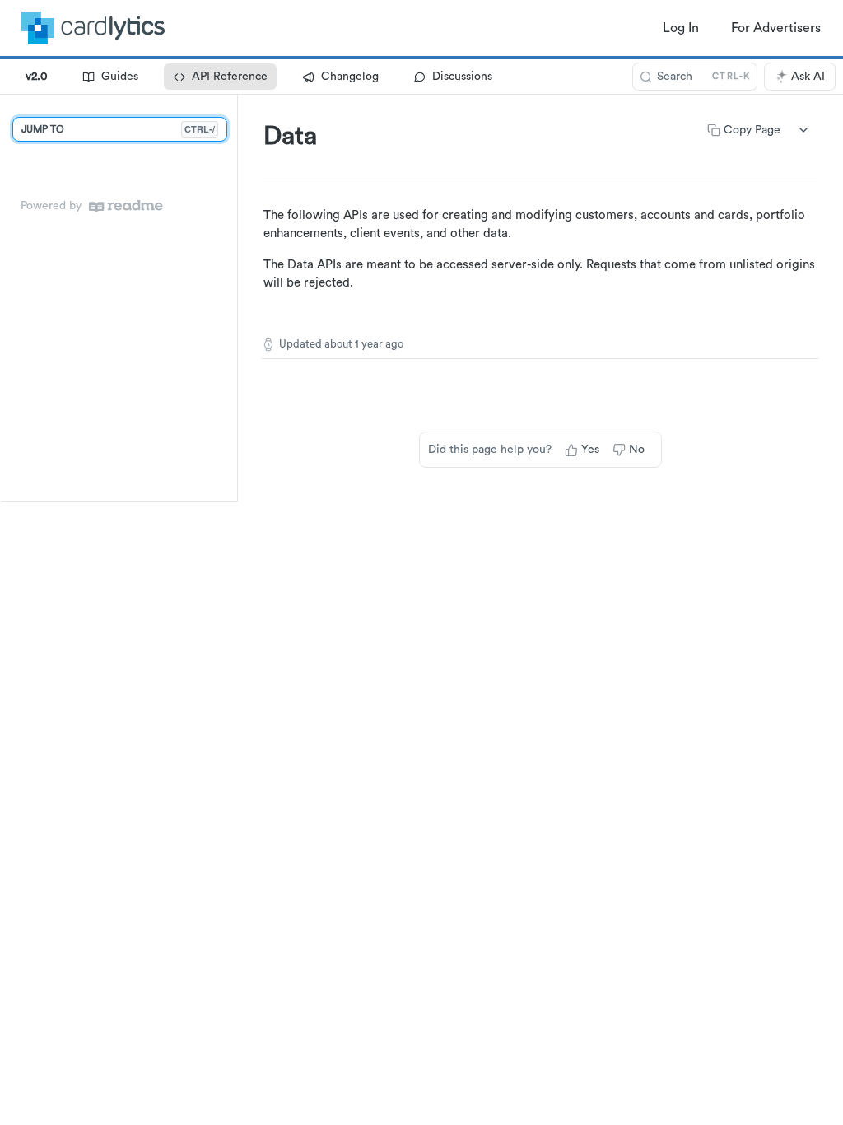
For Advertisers (776, 28)
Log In (681, 28)
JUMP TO (118, 129)
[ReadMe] (126, 206)
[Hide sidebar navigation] (234, 297)
